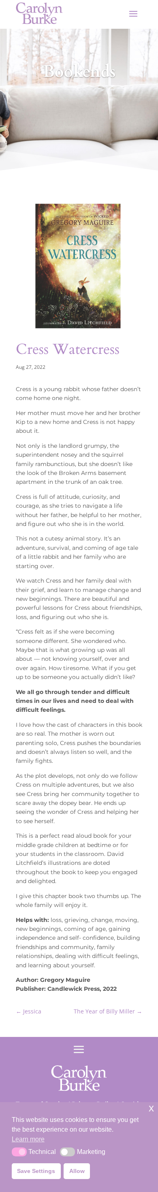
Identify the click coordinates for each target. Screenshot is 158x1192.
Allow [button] (77, 1171)
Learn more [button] (28, 1139)
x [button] (151, 1108)
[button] (19, 1151)
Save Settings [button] (36, 1171)
